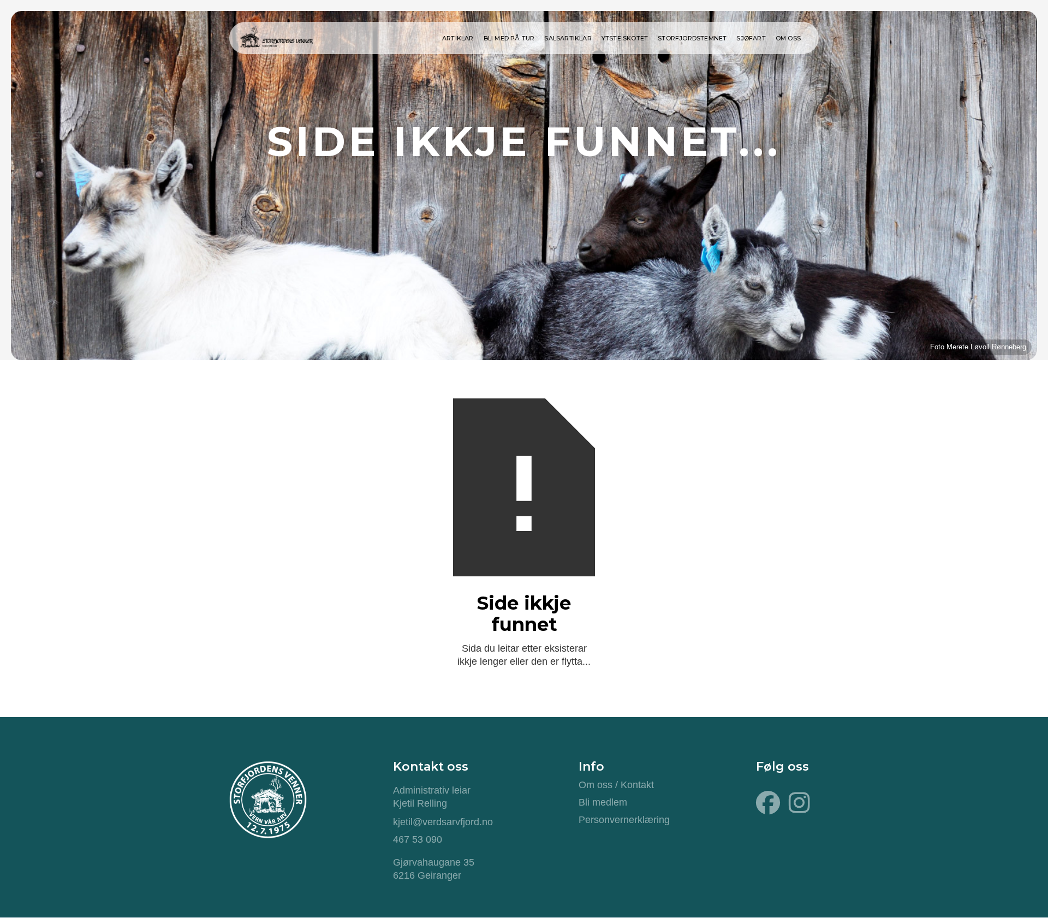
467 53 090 (417, 839)
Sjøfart (750, 38)
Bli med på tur (509, 38)
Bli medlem (603, 802)
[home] (276, 34)
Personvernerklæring (624, 819)
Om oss (788, 38)
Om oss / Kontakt (616, 784)
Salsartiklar (567, 38)
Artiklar (458, 38)
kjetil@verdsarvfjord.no (443, 821)
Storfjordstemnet (692, 38)
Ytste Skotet (625, 38)
